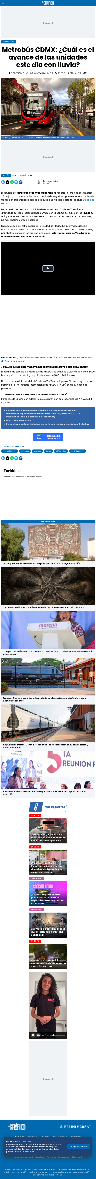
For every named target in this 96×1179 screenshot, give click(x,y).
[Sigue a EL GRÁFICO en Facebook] (45, 1166)
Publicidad (77, 1157)
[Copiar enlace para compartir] (27, 182)
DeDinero (76, 1136)
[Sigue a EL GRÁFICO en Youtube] (51, 1166)
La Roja (35, 815)
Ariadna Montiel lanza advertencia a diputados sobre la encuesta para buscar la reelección (44, 793)
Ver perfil (46, 183)
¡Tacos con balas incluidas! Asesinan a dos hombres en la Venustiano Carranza (48, 963)
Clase (45, 1136)
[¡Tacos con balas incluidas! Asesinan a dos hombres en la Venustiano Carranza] (48, 956)
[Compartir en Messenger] (16, 182)
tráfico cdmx (61, 451)
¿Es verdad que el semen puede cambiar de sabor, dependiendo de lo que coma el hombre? (48, 899)
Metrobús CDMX (9, 451)
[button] (3, 2)
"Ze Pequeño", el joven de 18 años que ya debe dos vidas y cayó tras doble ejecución (48, 837)
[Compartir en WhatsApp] (12, 182)
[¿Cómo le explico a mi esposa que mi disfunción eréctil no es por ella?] (48, 925)
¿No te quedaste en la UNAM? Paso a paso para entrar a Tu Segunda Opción (41, 563)
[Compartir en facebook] (3, 182)
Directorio (40, 1157)
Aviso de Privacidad (25, 1151)
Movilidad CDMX (77, 451)
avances (37, 451)
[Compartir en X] (7, 182)
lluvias (48, 451)
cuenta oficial (30, 209)
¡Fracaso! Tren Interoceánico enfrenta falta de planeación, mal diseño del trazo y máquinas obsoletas (44, 699)
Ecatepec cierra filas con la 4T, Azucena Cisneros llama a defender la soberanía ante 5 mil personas (47, 653)
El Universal (17, 1136)
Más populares (54, 807)
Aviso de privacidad (23, 1157)
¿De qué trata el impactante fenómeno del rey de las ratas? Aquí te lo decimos (43, 607)
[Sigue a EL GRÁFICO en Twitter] (47, 1166)
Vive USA (33, 1136)
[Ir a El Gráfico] (48, 3)
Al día (6, 175)
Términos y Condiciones (58, 1157)
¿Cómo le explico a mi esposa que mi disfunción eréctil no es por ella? (48, 931)
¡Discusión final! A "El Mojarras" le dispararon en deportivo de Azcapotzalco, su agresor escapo (47, 867)
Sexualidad (36, 878)
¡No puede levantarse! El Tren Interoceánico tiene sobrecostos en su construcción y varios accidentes (45, 746)
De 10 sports (60, 1136)
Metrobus (25, 451)
